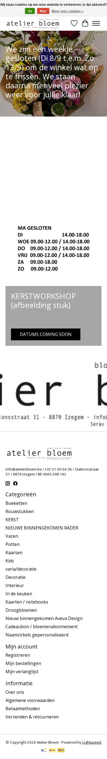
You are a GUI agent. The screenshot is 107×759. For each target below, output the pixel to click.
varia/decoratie (20, 569)
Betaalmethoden (22, 709)
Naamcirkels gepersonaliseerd (36, 635)
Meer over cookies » (67, 11)
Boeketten (16, 503)
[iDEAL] (52, 751)
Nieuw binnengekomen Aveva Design (44, 618)
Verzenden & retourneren (32, 717)
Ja (30, 11)
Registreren (17, 655)
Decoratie (15, 577)
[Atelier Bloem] (32, 23)
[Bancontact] (43, 751)
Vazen (11, 536)
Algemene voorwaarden (30, 700)
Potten (12, 544)
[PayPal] (61, 751)
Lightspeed (91, 742)
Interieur (14, 585)
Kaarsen (13, 553)
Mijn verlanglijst (21, 672)
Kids (9, 561)
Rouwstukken (19, 511)
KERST (12, 520)
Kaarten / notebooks (26, 602)
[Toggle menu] (96, 23)
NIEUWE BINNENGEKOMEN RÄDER (41, 528)
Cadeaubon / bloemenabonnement (41, 627)
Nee (43, 11)
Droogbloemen (21, 610)
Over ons (14, 692)
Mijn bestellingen (23, 663)
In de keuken (18, 594)
